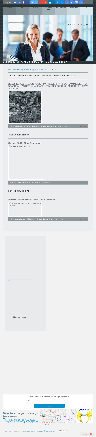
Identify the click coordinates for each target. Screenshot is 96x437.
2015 (46, 70)
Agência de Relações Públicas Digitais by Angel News (35, 62)
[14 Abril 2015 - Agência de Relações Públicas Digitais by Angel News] (67, 2)
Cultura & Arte (20, 126)
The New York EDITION (18, 134)
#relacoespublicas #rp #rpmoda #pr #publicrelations (25, 70)
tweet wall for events (87, 434)
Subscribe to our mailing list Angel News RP (49, 397)
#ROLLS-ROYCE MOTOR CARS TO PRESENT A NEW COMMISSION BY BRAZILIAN (42, 75)
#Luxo (18, 219)
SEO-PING (48, 424)
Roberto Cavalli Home (19, 191)
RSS (6, 3)
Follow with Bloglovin (34, 431)
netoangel (43, 126)
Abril (51, 70)
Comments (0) (62, 126)
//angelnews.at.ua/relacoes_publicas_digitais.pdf (21, 422)
